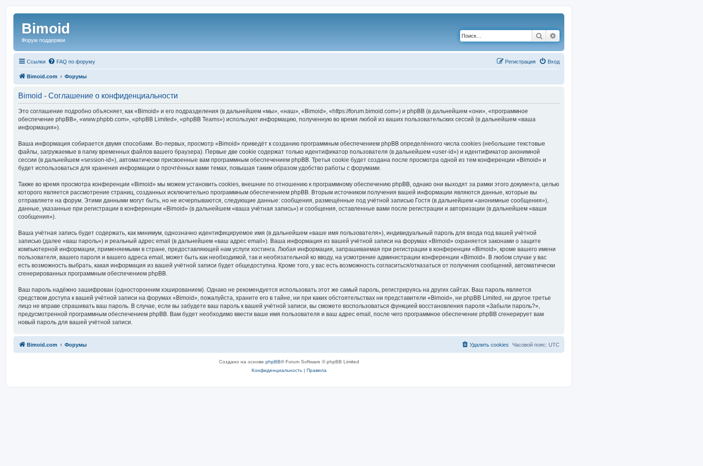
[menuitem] (71, 61)
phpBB (273, 361)
